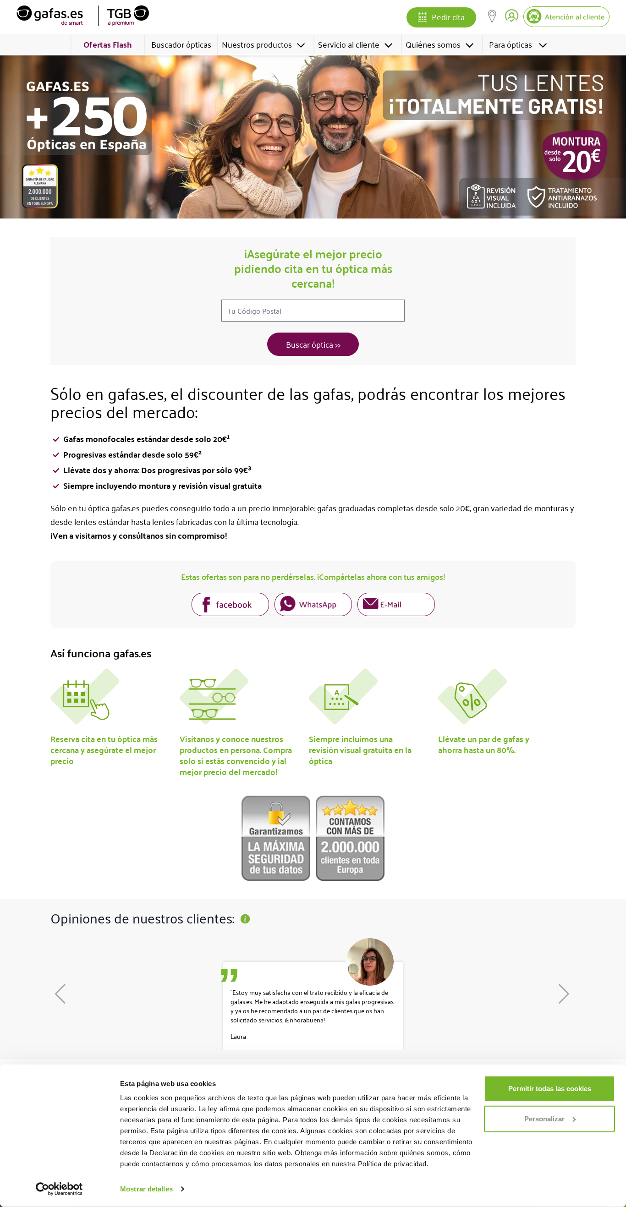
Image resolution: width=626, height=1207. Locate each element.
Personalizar (544, 1118)
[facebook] (230, 606)
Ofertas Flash (107, 44)
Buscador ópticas (181, 44)
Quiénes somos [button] (433, 44)
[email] (396, 606)
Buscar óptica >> (313, 344)
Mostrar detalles (146, 1189)
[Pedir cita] (422, 18)
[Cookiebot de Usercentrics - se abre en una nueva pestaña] (59, 1189)
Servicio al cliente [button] (348, 44)
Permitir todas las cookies (549, 1088)
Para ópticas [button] (510, 44)
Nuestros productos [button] (257, 44)
